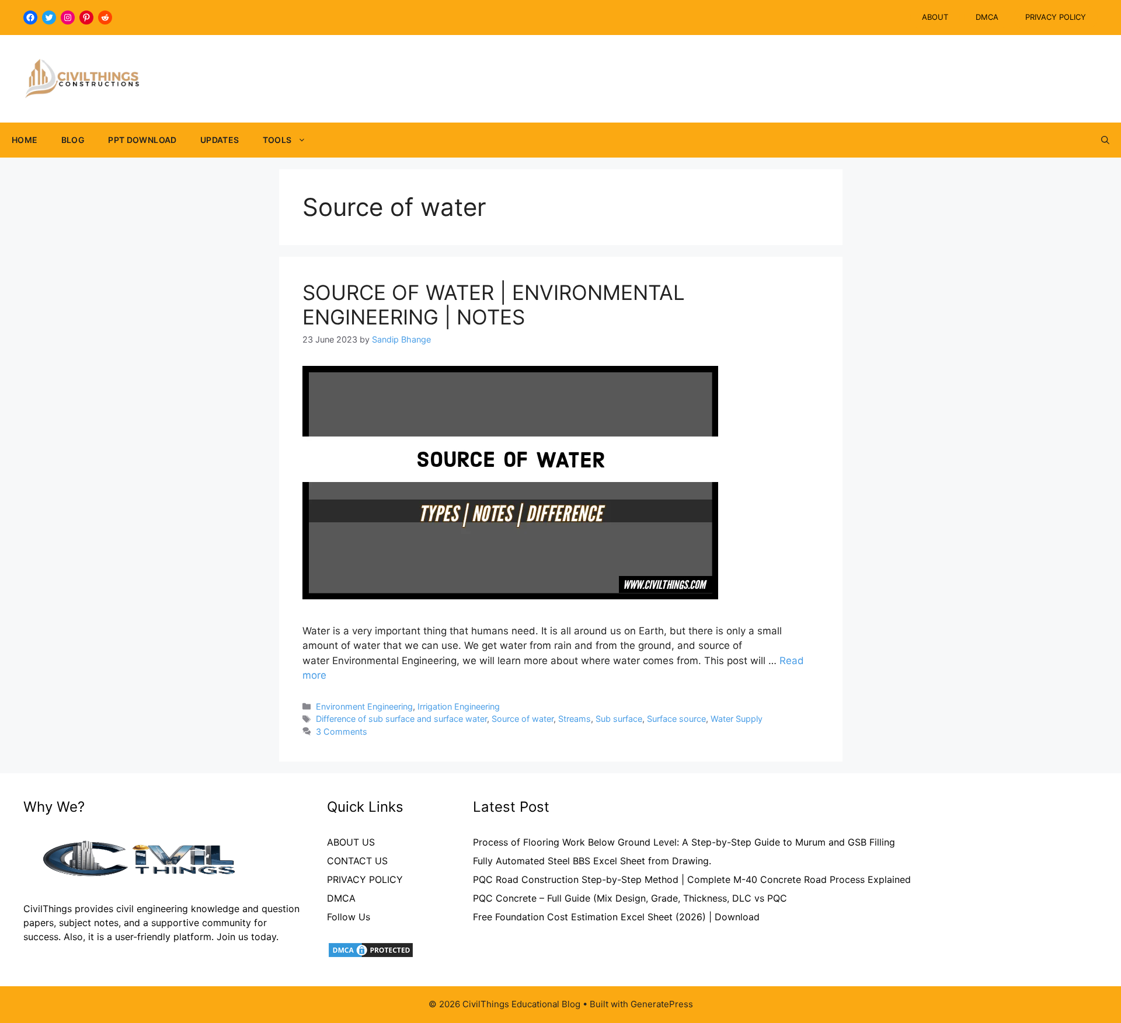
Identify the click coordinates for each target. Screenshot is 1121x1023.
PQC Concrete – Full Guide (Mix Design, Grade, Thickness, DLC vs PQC (630, 898)
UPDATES (219, 140)
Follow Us (348, 917)
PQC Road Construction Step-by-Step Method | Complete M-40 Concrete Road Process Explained (692, 879)
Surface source (676, 719)
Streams (574, 719)
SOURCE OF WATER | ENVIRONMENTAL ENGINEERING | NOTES (493, 304)
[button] (1105, 140)
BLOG (73, 140)
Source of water (522, 719)
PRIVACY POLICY (1055, 17)
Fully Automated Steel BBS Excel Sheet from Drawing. (592, 861)
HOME (25, 140)
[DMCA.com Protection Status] (371, 955)
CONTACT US (357, 861)
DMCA (987, 17)
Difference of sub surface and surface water (401, 719)
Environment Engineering (364, 706)
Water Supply (737, 719)
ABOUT (935, 17)
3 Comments (341, 731)
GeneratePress (662, 1004)
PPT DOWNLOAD (142, 140)
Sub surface (619, 719)
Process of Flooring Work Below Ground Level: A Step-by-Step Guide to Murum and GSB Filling (684, 842)
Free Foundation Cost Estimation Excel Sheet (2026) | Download (616, 917)
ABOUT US (351, 842)
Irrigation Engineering (458, 706)
